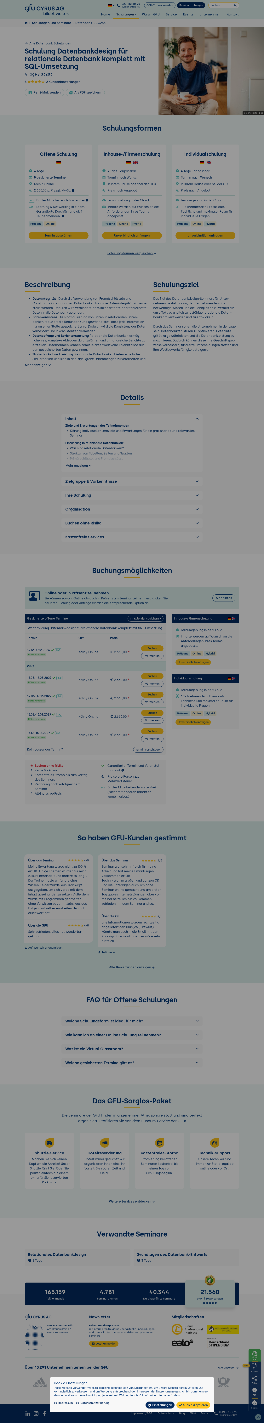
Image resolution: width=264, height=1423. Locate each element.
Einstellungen (162, 1405)
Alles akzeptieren (195, 1405)
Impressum (65, 1402)
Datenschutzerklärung (95, 1402)
